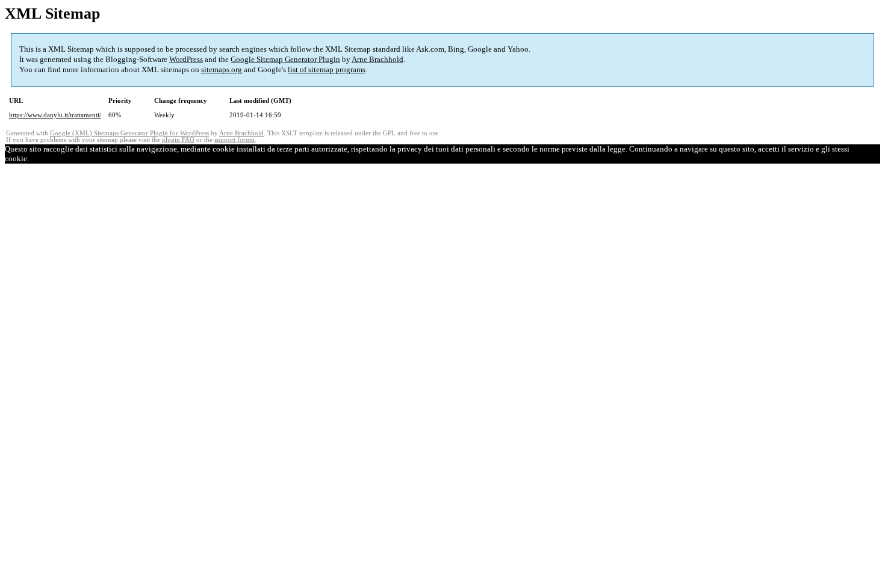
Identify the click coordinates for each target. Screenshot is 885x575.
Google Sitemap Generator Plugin (285, 59)
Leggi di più (59, 158)
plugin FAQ (178, 140)
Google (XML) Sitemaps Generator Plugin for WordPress (129, 133)
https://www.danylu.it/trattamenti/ (55, 114)
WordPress (186, 59)
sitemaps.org (221, 69)
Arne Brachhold (377, 59)
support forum (234, 140)
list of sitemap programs (326, 69)
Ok (34, 158)
